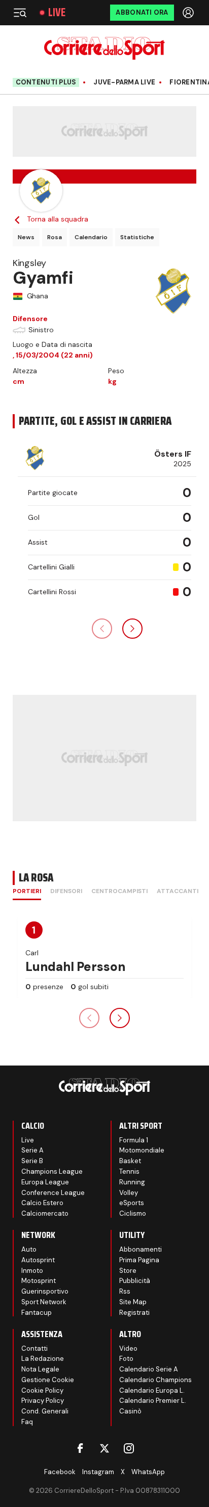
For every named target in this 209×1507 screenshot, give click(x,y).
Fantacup (36, 1312)
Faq (27, 1421)
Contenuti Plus (46, 82)
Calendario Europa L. (152, 1390)
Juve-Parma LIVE (124, 82)
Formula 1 (133, 1140)
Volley (128, 1192)
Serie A (32, 1150)
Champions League (52, 1171)
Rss (124, 1291)
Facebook (60, 1472)
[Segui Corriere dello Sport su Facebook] (80, 1448)
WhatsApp (148, 1472)
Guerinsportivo (44, 1291)
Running (132, 1182)
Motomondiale (141, 1150)
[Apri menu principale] (20, 13)
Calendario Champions (155, 1380)
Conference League (53, 1192)
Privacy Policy (42, 1400)
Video (128, 1348)
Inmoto (32, 1270)
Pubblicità (134, 1280)
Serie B (32, 1161)
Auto (29, 1249)
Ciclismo (132, 1213)
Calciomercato (44, 1213)
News (26, 237)
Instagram (98, 1472)
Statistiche (137, 237)
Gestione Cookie (47, 1380)
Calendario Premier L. (152, 1400)
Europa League (45, 1182)
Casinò (130, 1411)
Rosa (54, 237)
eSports (131, 1203)
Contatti (34, 1348)
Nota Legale (40, 1369)
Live (56, 12)
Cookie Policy (42, 1390)
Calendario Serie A (148, 1369)
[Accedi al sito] (189, 13)
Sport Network (43, 1302)
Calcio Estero (42, 1203)
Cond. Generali (44, 1411)
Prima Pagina (139, 1260)
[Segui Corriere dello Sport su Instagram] (129, 1448)
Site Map (133, 1302)
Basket (130, 1161)
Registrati (134, 1312)
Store (127, 1270)
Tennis (129, 1171)
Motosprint (38, 1280)
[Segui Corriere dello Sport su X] (104, 1448)
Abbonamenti (140, 1249)
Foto (126, 1358)
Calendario (91, 237)
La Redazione (42, 1358)
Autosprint (38, 1260)
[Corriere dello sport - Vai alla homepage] (104, 48)
